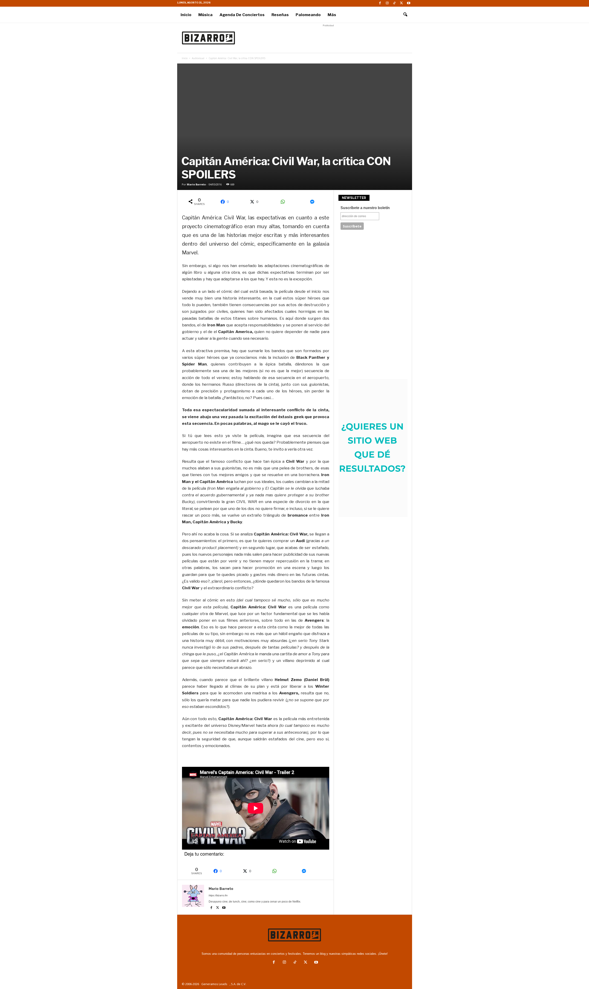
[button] (405, 15)
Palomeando (308, 14)
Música (205, 14)
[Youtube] (408, 3)
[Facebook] (380, 3)
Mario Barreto (196, 184)
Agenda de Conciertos (242, 14)
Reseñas (280, 14)
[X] (401, 3)
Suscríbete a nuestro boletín (365, 208)
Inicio (186, 14)
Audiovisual (198, 58)
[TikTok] (394, 3)
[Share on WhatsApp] (284, 202)
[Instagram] (387, 3)
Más (332, 14)
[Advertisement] (328, 38)
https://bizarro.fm (218, 895)
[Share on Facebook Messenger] (314, 202)
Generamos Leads (214, 984)
